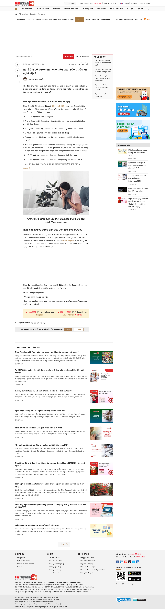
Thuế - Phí (30, 19)
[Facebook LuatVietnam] (117, 562)
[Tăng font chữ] (87, 64)
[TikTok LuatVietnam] (129, 562)
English (126, 3)
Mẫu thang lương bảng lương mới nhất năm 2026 (37, 525)
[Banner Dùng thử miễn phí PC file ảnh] (133, 99)
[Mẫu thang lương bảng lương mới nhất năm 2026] (122, 151)
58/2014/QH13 (68, 240)
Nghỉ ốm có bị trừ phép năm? (101, 95)
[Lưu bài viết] (17, 76)
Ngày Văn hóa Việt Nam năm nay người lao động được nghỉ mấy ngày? (47, 352)
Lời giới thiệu (21, 558)
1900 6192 (32, 312)
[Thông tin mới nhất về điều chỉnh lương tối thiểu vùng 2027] (122, 177)
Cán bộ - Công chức (66, 19)
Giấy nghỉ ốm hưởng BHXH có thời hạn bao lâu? (103, 62)
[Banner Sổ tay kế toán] (133, 139)
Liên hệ (20, 567)
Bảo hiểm (53, 19)
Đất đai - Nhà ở (42, 19)
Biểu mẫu (95, 19)
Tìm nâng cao (83, 56)
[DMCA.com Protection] (139, 600)
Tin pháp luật (87, 9)
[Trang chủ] (16, 9)
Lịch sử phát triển (23, 561)
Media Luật (128, 19)
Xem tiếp (64, 544)
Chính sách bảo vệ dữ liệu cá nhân (92, 570)
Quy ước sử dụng (86, 564)
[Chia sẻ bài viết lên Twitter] (17, 70)
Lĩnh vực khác (117, 19)
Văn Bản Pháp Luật (22, 607)
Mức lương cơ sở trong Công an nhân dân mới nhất (38, 428)
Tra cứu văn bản (42, 9)
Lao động (79, 19)
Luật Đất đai (49, 607)
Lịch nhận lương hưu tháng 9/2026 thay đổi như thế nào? (40, 411)
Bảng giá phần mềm (87, 558)
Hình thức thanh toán (87, 561)
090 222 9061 (65, 312)
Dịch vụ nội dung (55, 570)
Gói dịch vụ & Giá (110, 3)
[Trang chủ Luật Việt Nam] (24, 3)
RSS (148, 19)
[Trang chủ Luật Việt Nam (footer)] (26, 580)
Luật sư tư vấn (116, 9)
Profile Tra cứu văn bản (25, 564)
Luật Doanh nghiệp (37, 607)
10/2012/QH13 (58, 106)
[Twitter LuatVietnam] (133, 562)
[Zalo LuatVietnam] (121, 562)
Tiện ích (140, 9)
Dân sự (87, 19)
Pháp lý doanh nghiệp (56, 564)
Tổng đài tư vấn (54, 573)
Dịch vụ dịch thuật (55, 567)
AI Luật (130, 9)
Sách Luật (138, 19)
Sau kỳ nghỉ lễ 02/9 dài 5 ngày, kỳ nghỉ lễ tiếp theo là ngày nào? (43, 391)
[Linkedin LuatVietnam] (137, 562)
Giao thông (105, 19)
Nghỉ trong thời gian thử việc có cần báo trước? (102, 87)
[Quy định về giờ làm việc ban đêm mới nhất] (122, 190)
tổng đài (39, 315)
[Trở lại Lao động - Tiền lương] (17, 82)
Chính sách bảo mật (87, 567)
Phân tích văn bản (55, 561)
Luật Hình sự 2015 (61, 607)
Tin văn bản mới (71, 9)
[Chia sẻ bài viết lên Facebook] (17, 64)
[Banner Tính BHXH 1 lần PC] (133, 116)
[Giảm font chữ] (83, 64)
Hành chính (20, 19)
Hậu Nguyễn (39, 79)
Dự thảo (56, 9)
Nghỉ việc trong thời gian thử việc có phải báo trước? (102, 78)
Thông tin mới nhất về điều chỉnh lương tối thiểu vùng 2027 (41, 445)
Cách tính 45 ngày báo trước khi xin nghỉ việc (103, 70)
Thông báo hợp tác (87, 573)
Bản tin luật (101, 9)
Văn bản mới (26, 9)
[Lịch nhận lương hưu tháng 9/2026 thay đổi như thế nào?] (122, 164)
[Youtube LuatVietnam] (125, 562)
